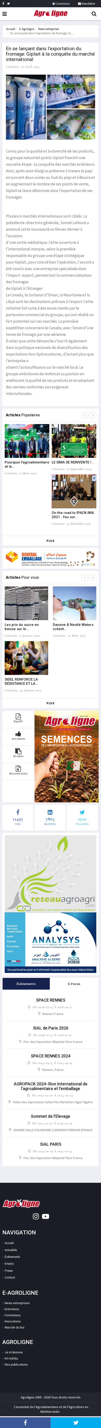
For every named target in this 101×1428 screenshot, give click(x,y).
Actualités (11, 1250)
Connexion (62, 4)
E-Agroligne (26, 29)
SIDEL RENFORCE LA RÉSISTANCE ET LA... (21, 681)
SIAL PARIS (50, 1144)
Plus (50, 541)
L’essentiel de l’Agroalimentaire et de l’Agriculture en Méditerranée (51, 1409)
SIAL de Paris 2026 (50, 1028)
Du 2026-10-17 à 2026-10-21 (52, 1035)
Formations (13, 1315)
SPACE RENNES (50, 1000)
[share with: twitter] (75, 1422)
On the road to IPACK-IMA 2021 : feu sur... (73, 515)
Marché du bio (14, 1327)
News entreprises (48, 29)
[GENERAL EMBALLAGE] (50, 558)
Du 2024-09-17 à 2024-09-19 (52, 1063)
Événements (12, 1257)
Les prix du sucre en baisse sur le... (22, 627)
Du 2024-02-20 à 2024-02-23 (52, 1095)
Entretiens (12, 1309)
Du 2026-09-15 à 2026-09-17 (52, 1007)
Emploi (9, 1264)
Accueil (10, 29)
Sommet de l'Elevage (50, 1116)
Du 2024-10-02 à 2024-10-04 (52, 1123)
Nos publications (16, 1364)
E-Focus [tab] (74, 984)
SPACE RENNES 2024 (50, 1055)
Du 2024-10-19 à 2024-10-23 (52, 1151)
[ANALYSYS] (50, 942)
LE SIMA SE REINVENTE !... (73, 462)
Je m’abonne (14, 1352)
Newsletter (88, 4)
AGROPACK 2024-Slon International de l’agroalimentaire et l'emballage (50, 1086)
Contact (10, 1277)
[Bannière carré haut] (50, 873)
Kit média (11, 1358)
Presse (9, 1271)
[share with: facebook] (25, 1422)
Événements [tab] (26, 984)
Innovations (13, 1321)
